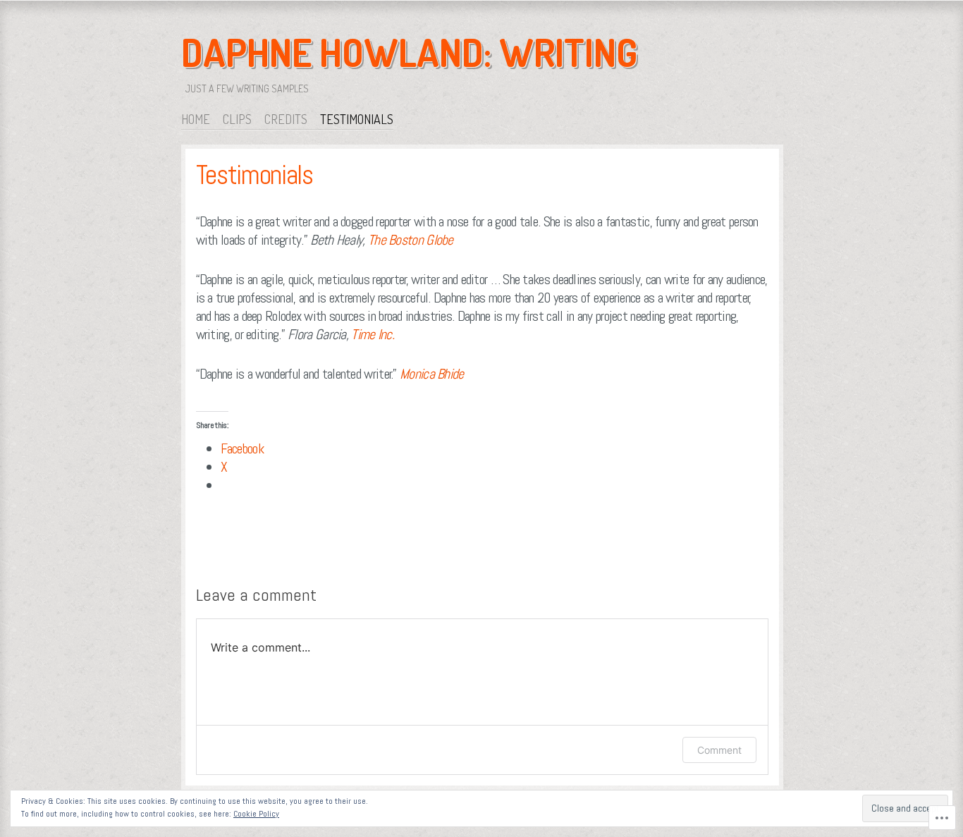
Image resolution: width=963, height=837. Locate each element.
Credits (285, 119)
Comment (719, 750)
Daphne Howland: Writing (409, 52)
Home (195, 119)
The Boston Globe (410, 240)
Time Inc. (372, 334)
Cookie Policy (256, 813)
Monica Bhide (432, 374)
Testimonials (356, 119)
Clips (237, 119)
